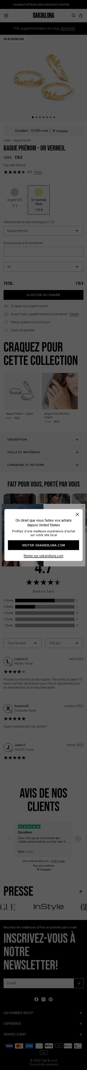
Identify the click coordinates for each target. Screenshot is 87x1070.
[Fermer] (77, 514)
